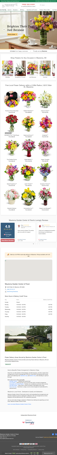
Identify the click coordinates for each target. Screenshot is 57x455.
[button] (33, 243)
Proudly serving (40, 51)
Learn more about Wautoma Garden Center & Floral (19, 404)
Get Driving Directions (12, 291)
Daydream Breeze (24, 226)
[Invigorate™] (40, 226)
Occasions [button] (15, 9)
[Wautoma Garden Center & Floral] (9, 5)
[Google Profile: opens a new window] (56, 434)
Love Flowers (13, 382)
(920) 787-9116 (11, 289)
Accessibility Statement (32, 449)
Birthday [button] (22, 9)
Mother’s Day (33, 375)
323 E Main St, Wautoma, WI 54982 (8, 435)
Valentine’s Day (23, 375)
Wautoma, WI (7, 364)
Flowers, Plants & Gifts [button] (45, 9)
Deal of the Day (13, 386)
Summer (9, 9)
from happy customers (19, 51)
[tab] (28, 45)
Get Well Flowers (13, 385)
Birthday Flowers (13, 381)
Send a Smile (11, 34)
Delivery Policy (41, 449)
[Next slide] (53, 29)
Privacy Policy (23, 449)
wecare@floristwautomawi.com (7, 438)
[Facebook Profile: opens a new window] (53, 434)
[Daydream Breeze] (19, 226)
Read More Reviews (8, 240)
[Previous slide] (4, 29)
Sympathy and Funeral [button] (32, 9)
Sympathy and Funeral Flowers (17, 384)
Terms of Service (16, 449)
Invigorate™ (44, 226)
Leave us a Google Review (50, 437)
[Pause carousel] (26, 46)
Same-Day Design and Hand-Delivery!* (10, 1)
